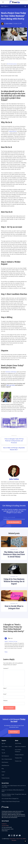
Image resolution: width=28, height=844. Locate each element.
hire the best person (12, 64)
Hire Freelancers (5, 756)
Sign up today (10, 385)
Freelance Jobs (18, 761)
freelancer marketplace (11, 372)
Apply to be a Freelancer (20, 746)
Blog (3, 768)
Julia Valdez (9, 23)
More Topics (4, 6)
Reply (6, 652)
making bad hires (13, 131)
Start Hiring (13, 732)
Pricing (3, 749)
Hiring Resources (5, 765)
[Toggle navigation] (3, 2)
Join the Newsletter (14, 522)
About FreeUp (18, 743)
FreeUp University (5, 778)
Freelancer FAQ (18, 758)
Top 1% (3, 753)
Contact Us (4, 823)
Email (5, 694)
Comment (6, 668)
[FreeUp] (15, 2)
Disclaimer (14, 840)
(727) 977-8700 (5, 825)
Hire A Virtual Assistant (7, 759)
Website (5, 700)
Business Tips (14, 549)
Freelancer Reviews (19, 754)
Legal (3, 775)
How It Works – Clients (7, 746)
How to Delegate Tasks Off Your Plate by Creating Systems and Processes (14, 440)
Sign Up (3, 743)
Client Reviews (5, 762)
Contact (3, 771)
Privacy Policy (12, 838)
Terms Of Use (19, 838)
